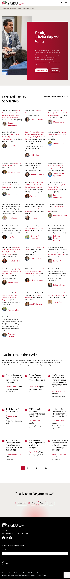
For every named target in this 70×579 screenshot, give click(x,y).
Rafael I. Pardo (59, 285)
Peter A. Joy (35, 218)
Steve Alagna (58, 122)
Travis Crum (58, 302)
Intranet (34, 573)
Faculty (14, 8)
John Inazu (12, 218)
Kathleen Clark (35, 420)
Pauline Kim (58, 261)
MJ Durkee (34, 155)
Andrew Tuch (35, 258)
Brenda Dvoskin (36, 119)
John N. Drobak (14, 261)
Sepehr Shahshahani (13, 124)
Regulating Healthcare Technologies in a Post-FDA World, (11, 271)
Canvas (25, 573)
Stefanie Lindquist (13, 454)
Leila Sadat (12, 237)
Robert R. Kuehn (60, 215)
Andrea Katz (11, 416)
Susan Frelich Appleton (58, 174)
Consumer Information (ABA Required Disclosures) (18, 575)
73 (42, 468)
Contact (4, 573)
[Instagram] (3, 537)
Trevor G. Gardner (11, 335)
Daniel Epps (13, 194)
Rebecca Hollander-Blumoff (57, 238)
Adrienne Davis (36, 280)
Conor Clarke (13, 146)
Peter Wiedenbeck (58, 196)
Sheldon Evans (59, 143)
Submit (7, 564)
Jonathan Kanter (58, 391)
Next (46, 468)
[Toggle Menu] (66, 3)
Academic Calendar (15, 573)
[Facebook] (10, 537)
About (9, 8)
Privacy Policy (41, 575)
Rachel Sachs (13, 282)
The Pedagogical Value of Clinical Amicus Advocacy (57, 112)
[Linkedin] (7, 537)
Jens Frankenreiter (13, 309)
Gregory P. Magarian (34, 237)
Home (4, 8)
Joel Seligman (36, 304)
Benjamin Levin (14, 172)
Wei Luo (33, 196)
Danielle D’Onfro (37, 174)
